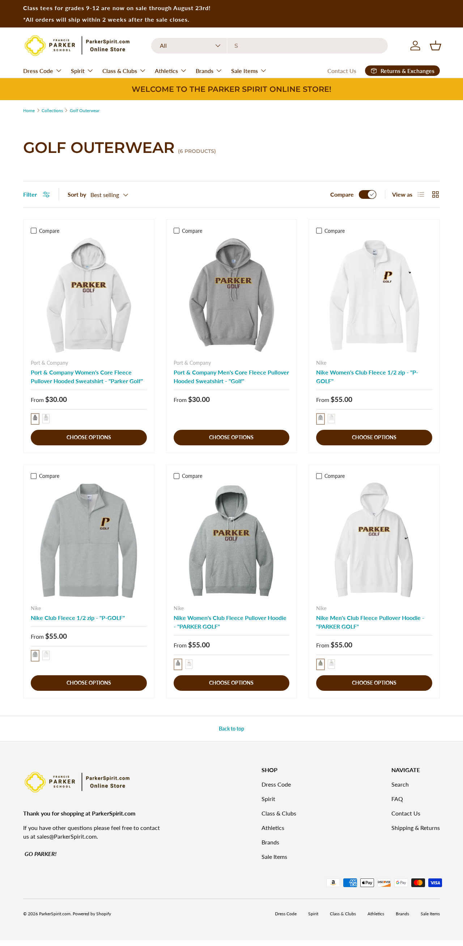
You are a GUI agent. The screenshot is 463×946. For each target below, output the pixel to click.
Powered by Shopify (92, 913)
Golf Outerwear (84, 110)
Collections (52, 110)
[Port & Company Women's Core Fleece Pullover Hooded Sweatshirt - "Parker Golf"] (89, 295)
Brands (204, 70)
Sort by (77, 194)
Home (29, 110)
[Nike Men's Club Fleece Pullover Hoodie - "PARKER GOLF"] (374, 541)
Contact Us (341, 70)
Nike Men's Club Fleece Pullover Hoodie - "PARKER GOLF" (370, 622)
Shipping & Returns (415, 827)
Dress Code (38, 70)
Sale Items (244, 70)
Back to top (231, 728)
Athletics (166, 70)
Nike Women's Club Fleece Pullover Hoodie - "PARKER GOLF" (230, 622)
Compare (342, 194)
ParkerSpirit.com (55, 913)
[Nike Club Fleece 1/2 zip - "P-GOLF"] (89, 541)
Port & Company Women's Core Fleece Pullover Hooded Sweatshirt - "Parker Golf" (87, 376)
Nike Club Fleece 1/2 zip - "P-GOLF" (78, 617)
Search (400, 784)
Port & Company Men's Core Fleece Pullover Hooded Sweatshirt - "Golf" (231, 376)
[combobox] (269, 45)
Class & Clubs (119, 70)
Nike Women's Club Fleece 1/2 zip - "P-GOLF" (367, 376)
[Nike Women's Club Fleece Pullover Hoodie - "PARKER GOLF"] (232, 541)
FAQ (397, 798)
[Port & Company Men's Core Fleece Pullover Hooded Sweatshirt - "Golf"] (232, 295)
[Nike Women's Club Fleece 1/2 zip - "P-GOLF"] (374, 295)
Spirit (78, 70)
